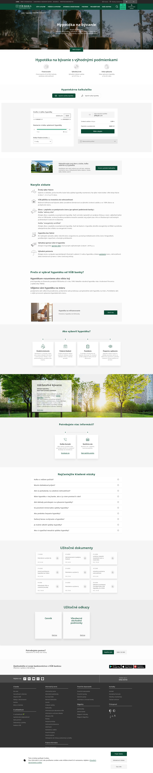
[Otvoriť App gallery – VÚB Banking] (139, 666)
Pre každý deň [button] (95, 7)
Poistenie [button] (85, 7)
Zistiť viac (40, 410)
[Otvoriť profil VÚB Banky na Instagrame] (38, 678)
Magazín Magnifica (82, 717)
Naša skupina (106, 7)
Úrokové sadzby (50, 705)
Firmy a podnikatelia (26, 1)
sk (126, 1)
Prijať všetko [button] (119, 754)
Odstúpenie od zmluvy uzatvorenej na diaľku (58, 738)
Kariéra (15, 702)
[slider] (67, 129)
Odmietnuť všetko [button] (119, 760)
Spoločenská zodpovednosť (21, 717)
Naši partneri (17, 720)
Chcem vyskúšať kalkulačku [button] (106, 168)
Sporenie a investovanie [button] (71, 7)
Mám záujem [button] (76, 49)
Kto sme (15, 691)
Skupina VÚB (17, 697)
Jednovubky (80, 709)
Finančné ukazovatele (83, 691)
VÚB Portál (48, 727)
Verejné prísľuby (50, 721)
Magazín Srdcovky (82, 714)
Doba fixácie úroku (40, 138)
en (133, 1)
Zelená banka (81, 711)
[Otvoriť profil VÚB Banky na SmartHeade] (42, 678)
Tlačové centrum (114, 699)
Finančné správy (82, 694)
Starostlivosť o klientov (20, 694)
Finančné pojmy (50, 732)
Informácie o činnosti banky (85, 699)
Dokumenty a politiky (19, 722)
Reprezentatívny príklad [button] (88, 141)
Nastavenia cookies (51, 730)
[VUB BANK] (24, 7)
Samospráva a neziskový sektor (43, 1)
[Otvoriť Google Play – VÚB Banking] (115, 666)
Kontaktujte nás (65, 453)
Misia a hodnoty (18, 705)
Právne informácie (50, 747)
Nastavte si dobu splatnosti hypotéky (47, 125)
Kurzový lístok (49, 697)
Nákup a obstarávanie (19, 699)
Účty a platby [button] (40, 7)
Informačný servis (50, 691)
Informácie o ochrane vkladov (54, 713)
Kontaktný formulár (115, 694)
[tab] (64, 95)
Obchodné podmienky (51, 694)
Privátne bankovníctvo (66, 1)
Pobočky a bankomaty (115, 697)
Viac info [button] (119, 767)
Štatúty (47, 719)
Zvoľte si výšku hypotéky (42, 112)
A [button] (110, 716)
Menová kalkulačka (50, 699)
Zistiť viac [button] (111, 312)
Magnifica (56, 1)
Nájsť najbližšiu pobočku (87, 453)
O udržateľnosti (18, 714)
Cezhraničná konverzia (52, 724)
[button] (117, 7)
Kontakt (106, 1)
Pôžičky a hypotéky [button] (54, 7)
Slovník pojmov (49, 735)
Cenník (47, 702)
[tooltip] (49, 138)
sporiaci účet (56, 246)
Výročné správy (81, 697)
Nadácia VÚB (17, 725)
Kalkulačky (48, 708)
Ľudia (17, 1)
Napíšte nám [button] (108, 652)
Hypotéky (28, 13)
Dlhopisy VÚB (49, 716)
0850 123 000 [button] (121, 652)
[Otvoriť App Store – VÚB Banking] (127, 666)
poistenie (102, 254)
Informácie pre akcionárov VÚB (54, 710)
